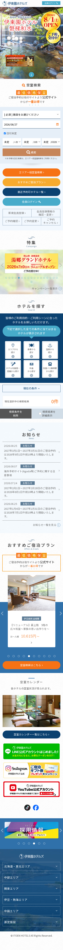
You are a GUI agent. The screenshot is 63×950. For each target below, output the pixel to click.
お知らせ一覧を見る (44, 525)
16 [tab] (53, 278)
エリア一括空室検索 (30, 172)
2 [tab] (9, 278)
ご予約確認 (11, 221)
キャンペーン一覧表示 (45, 288)
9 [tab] (31, 278)
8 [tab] (28, 278)
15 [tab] (50, 278)
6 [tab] (22, 278)
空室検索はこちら (30, 665)
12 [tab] (41, 278)
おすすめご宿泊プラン (31, 182)
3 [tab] (12, 278)
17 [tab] (57, 278)
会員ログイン (50, 3)
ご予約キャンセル (49, 221)
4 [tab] (16, 278)
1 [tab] (6, 278)
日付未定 (11, 133)
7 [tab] (25, 278)
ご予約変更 (30, 221)
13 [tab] (44, 278)
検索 (34, 152)
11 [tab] (38, 278)
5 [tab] (19, 278)
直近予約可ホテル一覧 (31, 192)
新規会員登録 (16, 213)
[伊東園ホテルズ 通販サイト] (31, 830)
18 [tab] (31, 282)
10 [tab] (34, 278)
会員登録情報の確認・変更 (46, 213)
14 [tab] (47, 278)
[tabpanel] (31, 263)
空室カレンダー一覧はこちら (31, 734)
